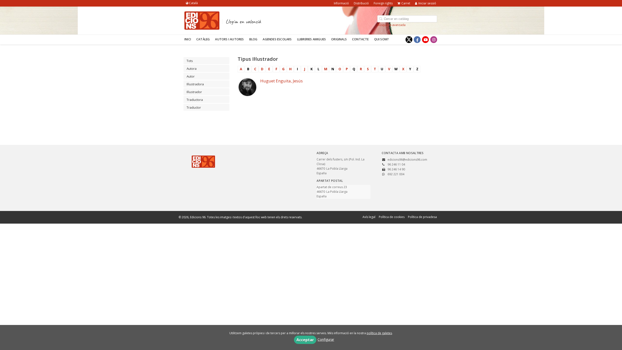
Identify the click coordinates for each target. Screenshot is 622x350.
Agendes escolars (277, 39)
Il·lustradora (195, 84)
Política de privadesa (422, 217)
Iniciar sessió (427, 3)
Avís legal (369, 217)
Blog (253, 39)
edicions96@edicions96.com (407, 160)
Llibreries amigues (311, 39)
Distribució (361, 3)
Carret (405, 3)
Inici (187, 39)
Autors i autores (229, 39)
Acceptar (305, 339)
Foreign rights (383, 3)
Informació (341, 3)
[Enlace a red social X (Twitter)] (409, 39)
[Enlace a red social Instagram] (433, 39)
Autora (192, 68)
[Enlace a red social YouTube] (425, 39)
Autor (191, 76)
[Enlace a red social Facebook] (417, 39)
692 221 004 (396, 174)
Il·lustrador (194, 92)
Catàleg (203, 39)
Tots (190, 61)
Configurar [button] (326, 339)
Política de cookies (392, 217)
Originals (339, 39)
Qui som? (381, 39)
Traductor (194, 107)
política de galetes (379, 333)
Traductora (195, 99)
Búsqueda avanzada (391, 25)
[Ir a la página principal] (201, 19)
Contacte (360, 39)
